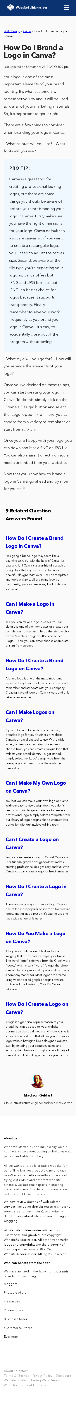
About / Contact (16, 1371)
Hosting (35, 1380)
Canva (27, 31)
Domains (39, 1385)
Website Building (16, 1380)
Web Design (12, 31)
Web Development (18, 1385)
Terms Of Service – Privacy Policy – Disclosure (37, 1375)
